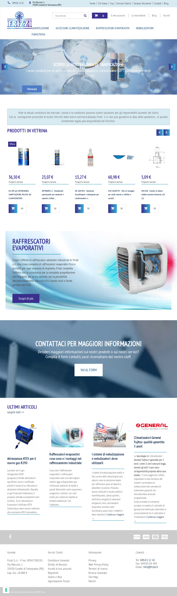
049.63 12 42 (18, 2)
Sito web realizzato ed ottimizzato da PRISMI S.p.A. (26, 592)
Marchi (92, 581)
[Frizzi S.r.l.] (19, 20)
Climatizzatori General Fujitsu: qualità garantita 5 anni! (149, 441)
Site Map (93, 577)
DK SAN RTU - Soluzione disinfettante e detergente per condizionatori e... (87, 195)
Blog (166, 3)
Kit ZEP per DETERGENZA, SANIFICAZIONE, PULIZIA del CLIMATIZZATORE (20, 195)
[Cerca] (86, 15)
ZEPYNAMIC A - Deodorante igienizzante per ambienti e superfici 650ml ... (53, 195)
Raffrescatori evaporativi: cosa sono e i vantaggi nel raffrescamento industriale (65, 458)
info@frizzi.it (150, 567)
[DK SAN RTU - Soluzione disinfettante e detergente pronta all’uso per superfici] (88, 157)
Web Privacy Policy (98, 564)
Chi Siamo (103, 3)
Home (93, 3)
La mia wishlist (138, 15)
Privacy (92, 560)
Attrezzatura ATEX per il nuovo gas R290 (21, 460)
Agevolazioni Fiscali (59, 581)
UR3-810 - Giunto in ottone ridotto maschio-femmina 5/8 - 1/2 (153, 195)
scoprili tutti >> (15, 412)
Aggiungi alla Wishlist (22, 208)
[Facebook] (10, 535)
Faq (112, 3)
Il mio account (118, 15)
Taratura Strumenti (142, 3)
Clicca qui (32, 89)
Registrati (53, 573)
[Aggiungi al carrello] (13, 208)
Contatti (157, 3)
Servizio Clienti (123, 3)
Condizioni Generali (58, 560)
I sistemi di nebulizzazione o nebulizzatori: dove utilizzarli (108, 458)
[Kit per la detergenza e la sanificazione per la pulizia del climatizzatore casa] (22, 157)
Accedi (166, 15)
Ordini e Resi (55, 577)
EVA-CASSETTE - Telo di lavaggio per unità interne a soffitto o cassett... (121, 195)
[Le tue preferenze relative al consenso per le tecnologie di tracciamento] (6, 590)
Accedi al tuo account (59, 569)
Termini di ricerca (98, 569)
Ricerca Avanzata (97, 573)
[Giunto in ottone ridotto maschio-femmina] (154, 157)
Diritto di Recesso (57, 564)
